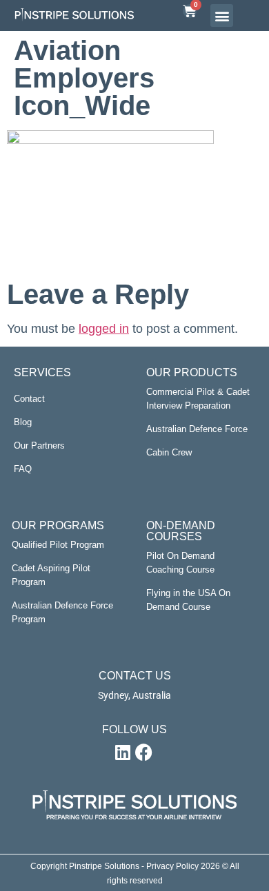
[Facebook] (143, 752)
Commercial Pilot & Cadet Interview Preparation (198, 399)
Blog (23, 422)
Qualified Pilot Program (58, 545)
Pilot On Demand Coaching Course (180, 563)
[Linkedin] (122, 752)
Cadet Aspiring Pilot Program (51, 575)
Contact (29, 398)
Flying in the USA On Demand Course (188, 600)
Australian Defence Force (197, 429)
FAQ (23, 469)
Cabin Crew (169, 452)
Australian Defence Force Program (62, 612)
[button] (221, 15)
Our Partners (39, 445)
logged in (104, 329)
